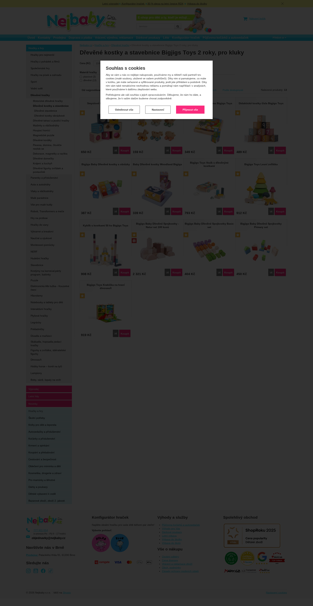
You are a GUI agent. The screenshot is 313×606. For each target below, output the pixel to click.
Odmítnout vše (124, 109)
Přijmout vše (190, 109)
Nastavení (158, 109)
